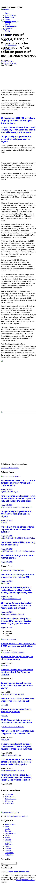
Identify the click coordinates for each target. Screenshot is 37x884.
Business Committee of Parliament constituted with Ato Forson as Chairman (17, 672)
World (8, 29)
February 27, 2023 (7, 61)
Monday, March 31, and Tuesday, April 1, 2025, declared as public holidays (18, 644)
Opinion (8, 840)
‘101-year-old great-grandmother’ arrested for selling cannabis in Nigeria (16, 139)
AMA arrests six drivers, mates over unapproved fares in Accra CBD (17, 575)
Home (7, 13)
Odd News (8, 844)
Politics (7, 835)
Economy (8, 842)
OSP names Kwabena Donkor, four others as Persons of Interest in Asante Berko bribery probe (16, 605)
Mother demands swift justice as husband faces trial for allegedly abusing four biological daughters (16, 590)
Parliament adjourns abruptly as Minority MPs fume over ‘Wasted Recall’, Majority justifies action (16, 621)
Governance (9, 17)
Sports (7, 31)
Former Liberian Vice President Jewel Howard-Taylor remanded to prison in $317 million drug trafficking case (18, 129)
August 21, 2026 (7, 536)
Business (8, 831)
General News (10, 15)
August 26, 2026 (7, 489)
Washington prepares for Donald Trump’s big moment (16, 710)
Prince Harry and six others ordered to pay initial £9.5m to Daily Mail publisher (17, 529)
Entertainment (10, 833)
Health (7, 837)
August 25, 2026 (7, 505)
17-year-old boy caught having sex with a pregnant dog (17, 657)
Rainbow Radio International (17, 816)
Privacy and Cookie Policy (25, 880)
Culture (7, 846)
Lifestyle (8, 848)
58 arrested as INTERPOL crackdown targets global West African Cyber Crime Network (18, 120)
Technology (9, 855)
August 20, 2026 (7, 549)
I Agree (4, 882)
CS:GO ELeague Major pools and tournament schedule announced (16, 721)
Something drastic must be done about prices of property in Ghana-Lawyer (17, 685)
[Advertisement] (16, 3)
